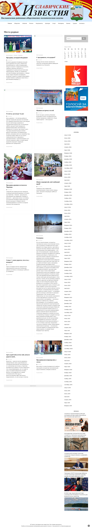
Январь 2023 (67, 264)
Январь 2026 (67, 156)
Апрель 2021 (67, 327)
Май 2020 (67, 360)
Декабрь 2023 (68, 231)
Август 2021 (67, 315)
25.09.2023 (9, 359)
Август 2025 (67, 171)
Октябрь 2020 (68, 345)
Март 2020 (67, 366)
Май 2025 (67, 180)
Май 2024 (67, 216)
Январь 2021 (67, 336)
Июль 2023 (67, 246)
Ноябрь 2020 (67, 342)
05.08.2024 (39, 112)
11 (68, 53)
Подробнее (9, 82)
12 (71, 53)
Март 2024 (67, 222)
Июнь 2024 (67, 213)
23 (85, 55)
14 (78, 53)
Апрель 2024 (67, 219)
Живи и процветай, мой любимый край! (48, 183)
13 (75, 53)
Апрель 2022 (67, 291)
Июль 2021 (67, 318)
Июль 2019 (67, 390)
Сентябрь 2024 (68, 204)
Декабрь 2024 (68, 195)
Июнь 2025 (67, 177)
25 (68, 57)
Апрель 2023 (67, 255)
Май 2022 (67, 288)
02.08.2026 (9, 60)
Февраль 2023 (68, 261)
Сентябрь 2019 (68, 384)
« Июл (65, 61)
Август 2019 (67, 387)
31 (64, 58)
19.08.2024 (9, 116)
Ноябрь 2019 (67, 378)
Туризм (75, 23)
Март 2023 (67, 258)
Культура (47, 23)
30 (85, 57)
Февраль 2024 (68, 225)
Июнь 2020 (67, 357)
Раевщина (39, 238)
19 (71, 55)
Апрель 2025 (67, 183)
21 (78, 55)
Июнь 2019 (67, 393)
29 (81, 57)
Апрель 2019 (67, 399)
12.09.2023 (39, 364)
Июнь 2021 (67, 321)
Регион (31, 23)
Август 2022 (67, 279)
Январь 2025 (67, 192)
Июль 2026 (67, 138)
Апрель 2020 (67, 363)
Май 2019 (66, 396)
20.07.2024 (39, 186)
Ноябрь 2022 (67, 270)
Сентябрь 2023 (68, 240)
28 (78, 57)
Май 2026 (67, 144)
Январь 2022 (67, 300)
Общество (17, 23)
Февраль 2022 (68, 297)
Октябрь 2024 (68, 201)
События (24, 23)
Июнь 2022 (67, 285)
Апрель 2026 (67, 147)
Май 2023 (67, 252)
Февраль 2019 (68, 405)
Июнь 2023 (67, 249)
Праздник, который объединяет (17, 58)
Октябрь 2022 (68, 273)
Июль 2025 (67, 174)
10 (64, 53)
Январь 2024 (67, 228)
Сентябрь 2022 (68, 276)
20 (75, 55)
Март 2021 (67, 330)
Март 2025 (67, 186)
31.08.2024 (39, 59)
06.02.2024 (39, 240)
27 (75, 57)
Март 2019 (67, 402)
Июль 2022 (67, 282)
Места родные (9, 55)
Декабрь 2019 (68, 375)
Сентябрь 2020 (68, 348)
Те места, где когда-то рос (15, 114)
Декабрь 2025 (68, 159)
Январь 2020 (67, 372)
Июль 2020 (67, 354)
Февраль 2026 (68, 153)
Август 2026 (67, 135)
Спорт (54, 23)
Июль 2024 (67, 210)
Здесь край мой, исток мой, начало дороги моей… (18, 356)
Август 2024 (67, 207)
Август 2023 (67, 243)
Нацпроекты (39, 23)
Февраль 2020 (68, 369)
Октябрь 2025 (68, 165)
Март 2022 (67, 294)
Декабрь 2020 (68, 339)
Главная (10, 23)
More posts (33, 385)
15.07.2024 (9, 264)
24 (65, 57)
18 (68, 55)
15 (81, 53)
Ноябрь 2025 (67, 162)
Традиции (20, 55)
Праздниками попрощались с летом (46, 361)
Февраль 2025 (68, 189)
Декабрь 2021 (68, 303)
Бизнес (68, 23)
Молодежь (61, 23)
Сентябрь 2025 (68, 168)
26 (71, 57)
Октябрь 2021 (68, 309)
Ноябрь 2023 (67, 234)
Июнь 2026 (67, 141)
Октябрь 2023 (68, 237)
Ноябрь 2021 (67, 306)
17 (64, 55)
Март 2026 (67, 150)
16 (85, 53)
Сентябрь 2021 (68, 312)
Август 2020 (67, 351)
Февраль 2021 (68, 333)
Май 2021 (66, 324)
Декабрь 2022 (68, 267)
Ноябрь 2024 (67, 198)
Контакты (81, 23)
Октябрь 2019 (68, 381)
